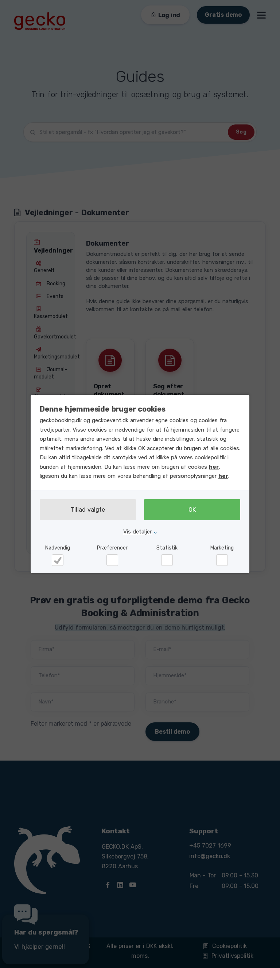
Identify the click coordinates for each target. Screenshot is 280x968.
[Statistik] (167, 560)
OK (192, 509)
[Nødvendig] (57, 560)
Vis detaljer (137, 531)
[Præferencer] (112, 560)
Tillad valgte (88, 509)
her (214, 467)
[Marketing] (222, 560)
